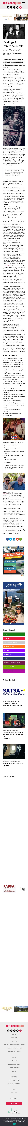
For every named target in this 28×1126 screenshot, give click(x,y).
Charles (5, 493)
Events (14, 1089)
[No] (26, 1121)
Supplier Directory (14, 1084)
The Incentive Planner (14, 1051)
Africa (6, 634)
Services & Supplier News (12, 663)
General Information (10, 642)
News (8, 54)
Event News (7, 638)
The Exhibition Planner (14, 1048)
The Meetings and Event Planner (14, 1044)
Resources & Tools (14, 1064)
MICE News (7, 650)
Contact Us (14, 1098)
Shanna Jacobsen (7, 53)
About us (14, 1037)
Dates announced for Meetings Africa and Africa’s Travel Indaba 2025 (13, 734)
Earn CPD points (14, 1067)
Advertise (14, 1103)
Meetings (14, 1041)
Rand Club (8, 266)
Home (14, 1034)
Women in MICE (8, 671)
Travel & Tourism (9, 667)
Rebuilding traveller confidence (13, 763)
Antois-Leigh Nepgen (8, 701)
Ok (14, 1123)
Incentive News (9, 646)
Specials (14, 1093)
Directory (14, 1077)
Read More (6, 708)
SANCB (14, 1071)
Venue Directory (14, 1080)
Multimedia (7, 654)
